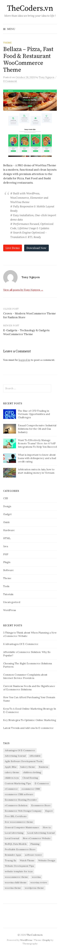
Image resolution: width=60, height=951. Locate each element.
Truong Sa (10, 860)
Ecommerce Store (41, 805)
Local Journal (12, 838)
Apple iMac (11, 766)
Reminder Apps (13, 854)
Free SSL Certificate (16, 816)
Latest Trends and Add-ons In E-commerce (28, 728)
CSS (5, 498)
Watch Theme (27, 860)
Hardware (9, 530)
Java (5, 546)
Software (8, 570)
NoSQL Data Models (16, 843)
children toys (12, 777)
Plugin (6, 562)
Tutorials (8, 594)
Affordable (35, 755)
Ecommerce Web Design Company (23, 810)
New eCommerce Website (37, 838)
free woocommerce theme (19, 822)
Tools (6, 586)
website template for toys (19, 871)
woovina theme (13, 887)
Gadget (7, 514)
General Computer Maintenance (22, 827)
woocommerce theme (16, 877)
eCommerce (11, 788)
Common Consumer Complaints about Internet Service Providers (25, 676)
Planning (35, 843)
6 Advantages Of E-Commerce (20, 644)
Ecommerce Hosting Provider (21, 799)
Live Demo (13, 248)
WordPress (9, 610)
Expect (49, 810)
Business (43, 766)
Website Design (46, 860)
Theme (7, 42)
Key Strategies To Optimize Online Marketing (29, 720)
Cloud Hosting (30, 777)
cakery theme (12, 772)
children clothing (32, 772)
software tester (33, 854)
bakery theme (27, 766)
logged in (24, 359)
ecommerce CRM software (19, 794)
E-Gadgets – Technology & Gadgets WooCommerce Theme (26, 332)
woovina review (38, 882)
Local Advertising (14, 832)
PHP (5, 554)
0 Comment (10, 81)
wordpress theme (34, 887)
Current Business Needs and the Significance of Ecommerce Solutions (29, 688)
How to (47, 827)
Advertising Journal (15, 755)
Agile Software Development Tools (23, 761)
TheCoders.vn (30, 8)
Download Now (36, 248)
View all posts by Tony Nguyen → (23, 289)
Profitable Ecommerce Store (20, 849)
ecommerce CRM (31, 788)
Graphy (46, 940)
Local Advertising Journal (41, 832)
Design (7, 506)
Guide (6, 522)
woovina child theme (16, 882)
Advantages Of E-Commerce (20, 750)
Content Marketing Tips (18, 783)
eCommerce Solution (16, 805)
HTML (7, 538)
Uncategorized (11, 602)
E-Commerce (42, 783)
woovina (36, 877)
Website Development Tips (19, 865)
